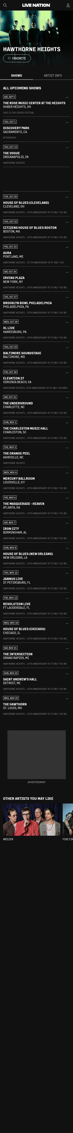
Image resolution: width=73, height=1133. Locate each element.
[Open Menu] (68, 5)
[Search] (5, 5)
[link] (36, 104)
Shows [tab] (16, 75)
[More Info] (67, 97)
